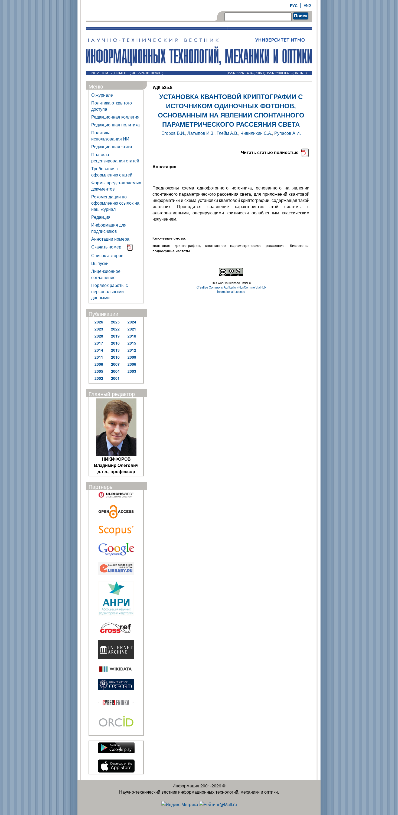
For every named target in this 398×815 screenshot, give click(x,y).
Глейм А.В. (227, 133)
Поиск (300, 16)
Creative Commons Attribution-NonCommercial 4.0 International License (231, 289)
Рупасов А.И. (287, 133)
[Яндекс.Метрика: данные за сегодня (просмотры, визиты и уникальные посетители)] (179, 804)
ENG (308, 5)
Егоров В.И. (173, 133)
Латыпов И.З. (200, 133)
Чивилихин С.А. (256, 133)
